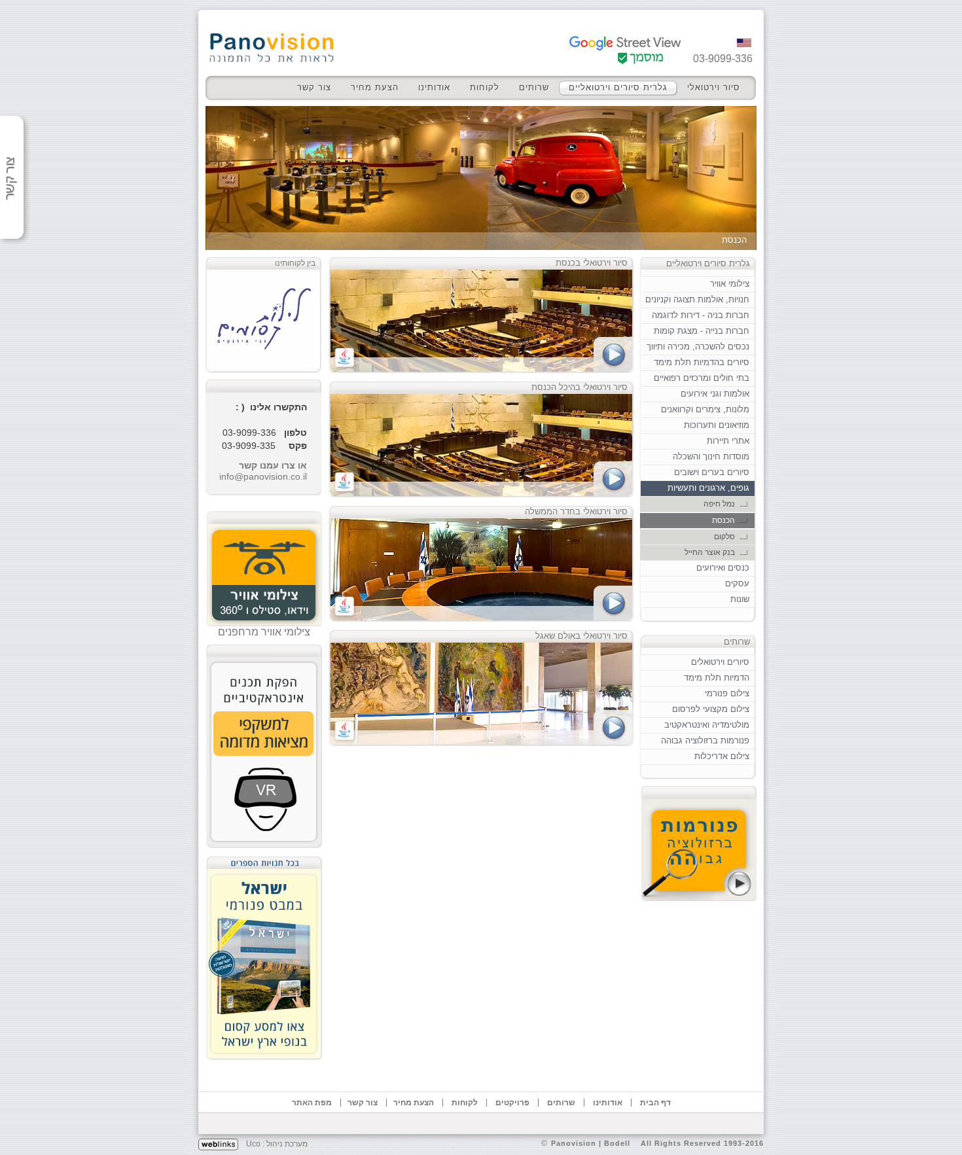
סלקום (724, 536)
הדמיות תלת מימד (716, 678)
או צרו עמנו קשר (273, 465)
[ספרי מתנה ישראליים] (264, 954)
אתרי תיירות (728, 441)
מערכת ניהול (287, 1143)
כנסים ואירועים (722, 568)
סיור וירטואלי (713, 87)
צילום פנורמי (727, 693)
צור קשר (314, 87)
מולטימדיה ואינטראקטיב (706, 725)
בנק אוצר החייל (710, 552)
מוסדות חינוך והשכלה (711, 456)
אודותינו (434, 87)
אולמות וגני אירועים (715, 394)
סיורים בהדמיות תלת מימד (701, 362)
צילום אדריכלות (721, 756)
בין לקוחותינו (295, 263)
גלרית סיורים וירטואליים (618, 87)
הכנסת (723, 520)
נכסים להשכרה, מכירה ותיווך (698, 346)
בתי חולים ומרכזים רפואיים (701, 378)
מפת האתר (312, 1102)
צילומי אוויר (729, 284)
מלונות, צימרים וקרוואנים (705, 409)
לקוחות (484, 87)
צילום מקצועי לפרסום (710, 709)
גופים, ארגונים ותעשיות (708, 488)
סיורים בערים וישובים (711, 472)
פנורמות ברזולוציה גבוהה (705, 740)
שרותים (534, 87)
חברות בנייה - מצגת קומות (701, 331)
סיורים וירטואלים (720, 662)
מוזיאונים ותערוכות (716, 425)
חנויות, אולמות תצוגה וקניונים (697, 299)
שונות (739, 599)
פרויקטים (512, 1102)
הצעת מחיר (375, 87)
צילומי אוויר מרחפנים (264, 631)
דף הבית (655, 1102)
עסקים (737, 583)
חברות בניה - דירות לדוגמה (700, 315)
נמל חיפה (719, 503)
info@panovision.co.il (263, 476)
